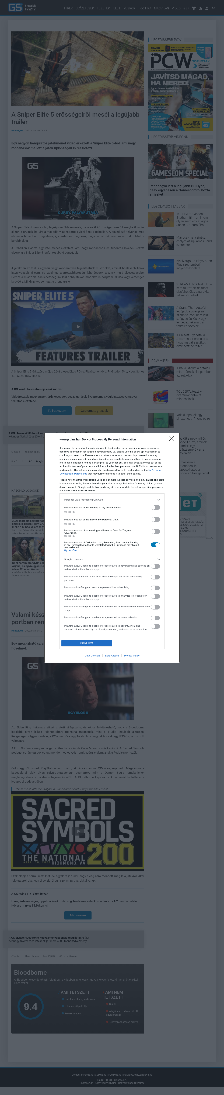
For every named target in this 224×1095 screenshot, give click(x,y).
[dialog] (112, 547)
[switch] (155, 507)
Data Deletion (92, 655)
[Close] (172, 439)
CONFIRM (86, 643)
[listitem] (112, 500)
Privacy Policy (131, 655)
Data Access (112, 655)
